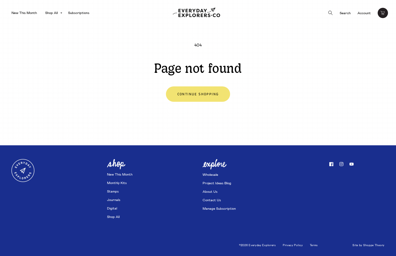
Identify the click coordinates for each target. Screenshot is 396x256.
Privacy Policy (293, 245)
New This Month (119, 174)
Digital (112, 208)
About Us (210, 191)
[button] (52, 12)
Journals (113, 200)
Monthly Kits (117, 183)
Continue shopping (198, 94)
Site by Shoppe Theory (368, 245)
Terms (314, 245)
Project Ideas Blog (217, 183)
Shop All (113, 217)
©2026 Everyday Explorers (257, 245)
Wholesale (210, 174)
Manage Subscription (219, 208)
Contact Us (212, 200)
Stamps (113, 191)
